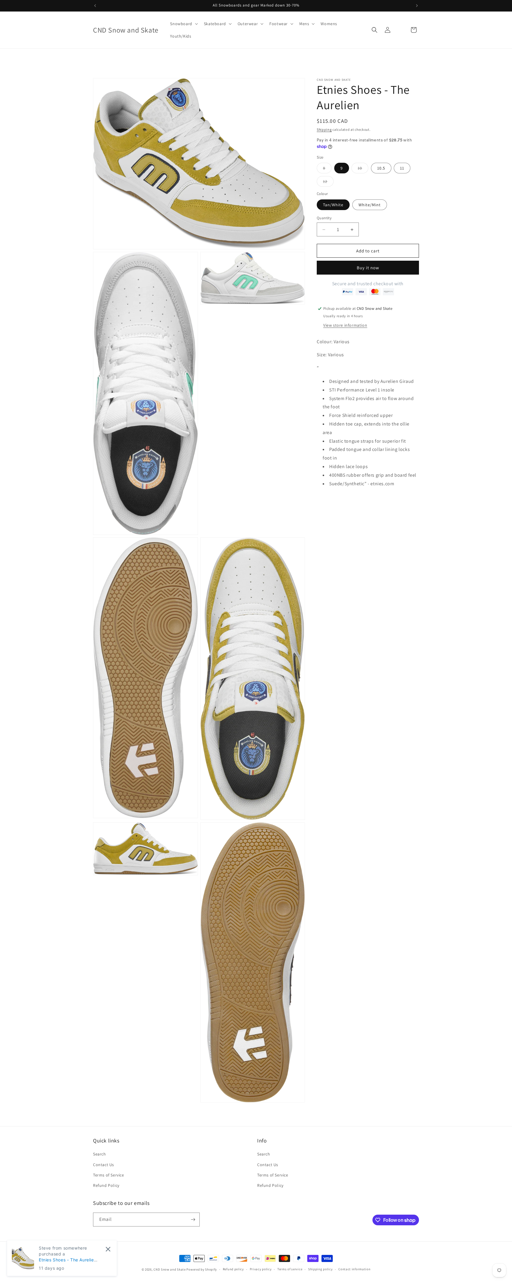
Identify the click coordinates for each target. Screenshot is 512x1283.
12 (328, 183)
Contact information (354, 1269)
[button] (183, 23)
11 (402, 168)
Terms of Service (108, 1175)
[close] (108, 1249)
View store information (345, 325)
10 (363, 169)
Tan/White (333, 204)
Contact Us (103, 1164)
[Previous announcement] (95, 5)
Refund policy (233, 1269)
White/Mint (370, 204)
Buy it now (368, 268)
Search (99, 1154)
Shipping (324, 129)
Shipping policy (320, 1269)
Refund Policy (106, 1185)
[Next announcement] (416, 5)
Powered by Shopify (201, 1269)
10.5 (381, 168)
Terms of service (289, 1269)
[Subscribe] (192, 1219)
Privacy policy (261, 1269)
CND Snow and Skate (169, 1269)
